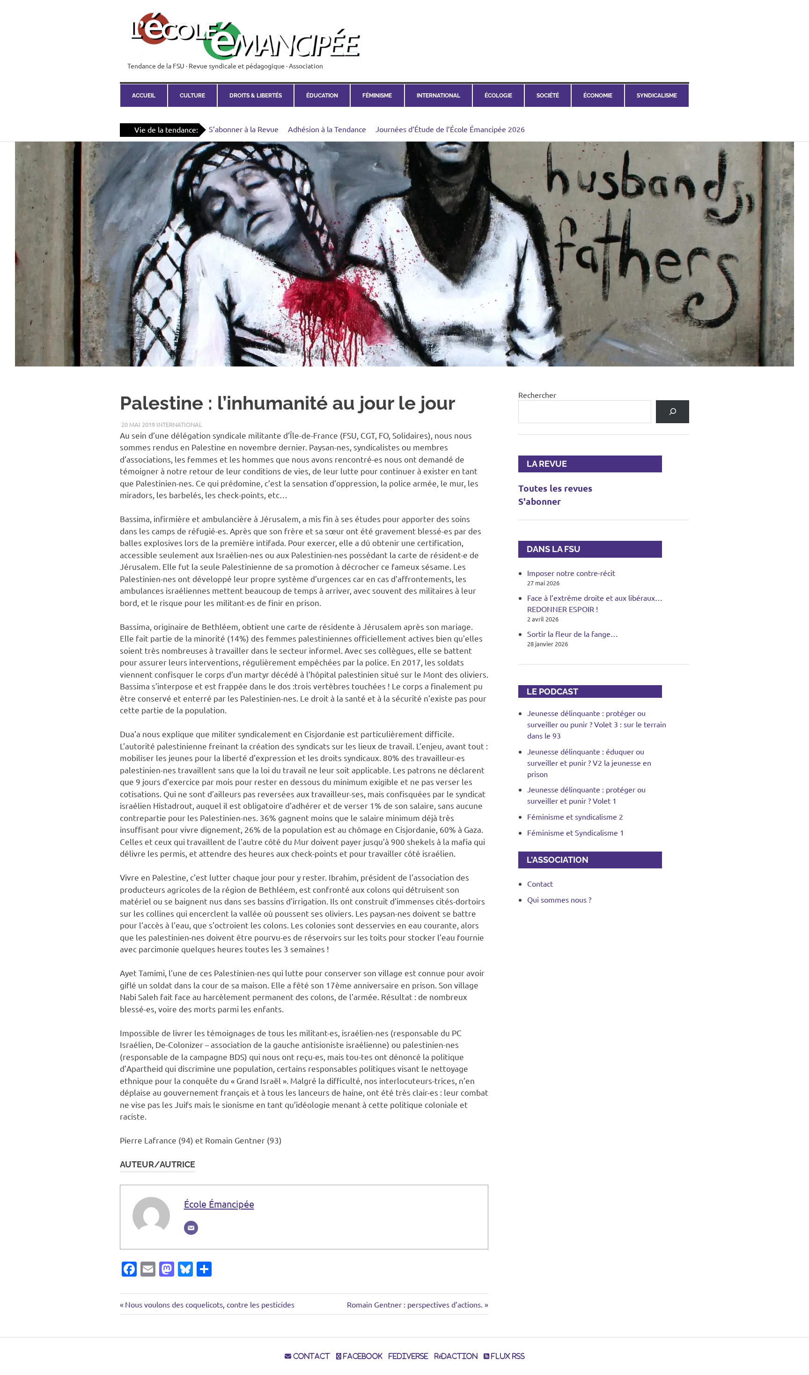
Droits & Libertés (255, 95)
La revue (542, 464)
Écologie (498, 95)
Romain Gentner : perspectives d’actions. (415, 1304)
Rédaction (456, 1356)
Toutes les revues (555, 488)
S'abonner (539, 501)
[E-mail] (191, 1228)
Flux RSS (507, 1356)
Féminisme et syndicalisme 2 (575, 816)
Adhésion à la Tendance (327, 129)
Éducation (322, 95)
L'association (553, 860)
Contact (540, 883)
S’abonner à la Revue (244, 129)
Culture (192, 95)
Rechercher (537, 394)
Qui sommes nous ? (559, 899)
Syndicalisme (657, 95)
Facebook (361, 1356)
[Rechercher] (672, 411)
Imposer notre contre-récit (571, 572)
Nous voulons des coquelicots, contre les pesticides (209, 1304)
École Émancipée (219, 1204)
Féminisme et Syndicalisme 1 (575, 832)
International (438, 95)
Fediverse (408, 1356)
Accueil (143, 95)
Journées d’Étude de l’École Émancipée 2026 (450, 129)
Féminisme (377, 95)
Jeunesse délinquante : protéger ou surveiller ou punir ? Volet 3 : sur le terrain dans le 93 (596, 724)
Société (548, 95)
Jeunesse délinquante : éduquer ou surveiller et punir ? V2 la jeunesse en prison (589, 762)
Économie (597, 95)
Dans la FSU (549, 549)
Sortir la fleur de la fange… (572, 633)
